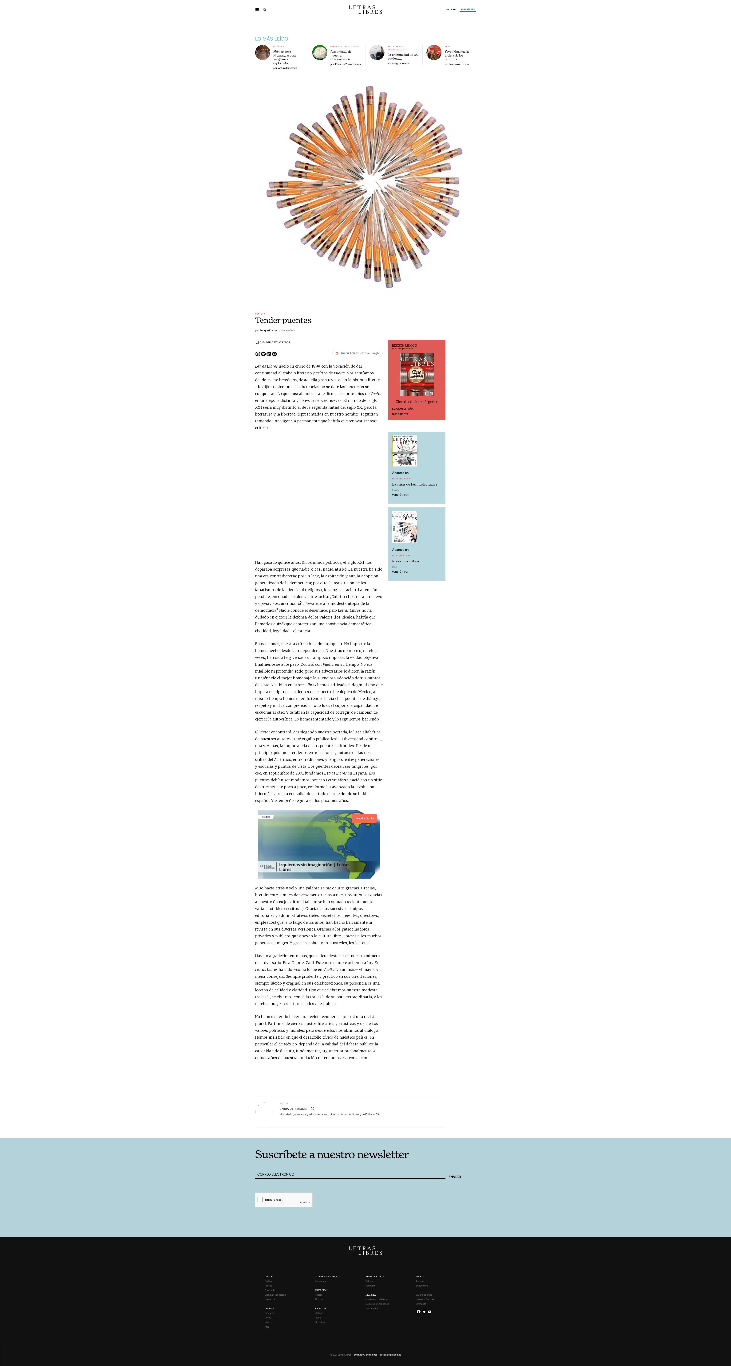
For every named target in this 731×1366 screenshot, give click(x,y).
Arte (448, 46)
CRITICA (269, 1308)
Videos (369, 1281)
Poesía (318, 1294)
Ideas (318, 1317)
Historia (319, 1313)
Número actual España (377, 1304)
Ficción (319, 1299)
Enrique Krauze (293, 1108)
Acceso (420, 1281)
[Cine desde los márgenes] (417, 375)
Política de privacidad (390, 1354)
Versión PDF (400, 495)
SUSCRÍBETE (467, 9)
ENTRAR (451, 10)
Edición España (402, 408)
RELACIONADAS (306, 1132)
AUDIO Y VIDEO (375, 1276)
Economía (270, 1290)
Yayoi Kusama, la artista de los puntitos (457, 55)
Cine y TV (269, 1313)
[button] (257, 9)
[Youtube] (429, 1311)
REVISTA (371, 1294)
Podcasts (370, 1285)
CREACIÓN (321, 1290)
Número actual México (377, 1299)
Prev (393, 380)
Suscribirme (422, 1285)
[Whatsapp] (274, 354)
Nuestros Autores (425, 1299)
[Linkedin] (269, 354)
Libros (268, 1317)
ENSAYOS (320, 1308)
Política (279, 46)
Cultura (269, 1281)
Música (268, 1322)
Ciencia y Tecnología (344, 46)
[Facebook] (257, 354)
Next (440, 380)
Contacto (421, 1304)
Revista (260, 313)
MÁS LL (420, 1276)
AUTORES (417, 1132)
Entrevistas (321, 1281)
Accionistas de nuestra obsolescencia (340, 55)
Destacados (372, 1308)
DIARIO (269, 1276)
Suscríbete (400, 414)
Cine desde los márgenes (417, 402)
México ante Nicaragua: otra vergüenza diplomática (284, 57)
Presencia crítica (405, 561)
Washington (396, 49)
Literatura (270, 1299)
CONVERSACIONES (326, 1276)
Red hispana (395, 46)
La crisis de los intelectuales (414, 484)
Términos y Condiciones (365, 1354)
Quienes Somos (424, 1294)
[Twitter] (263, 354)
